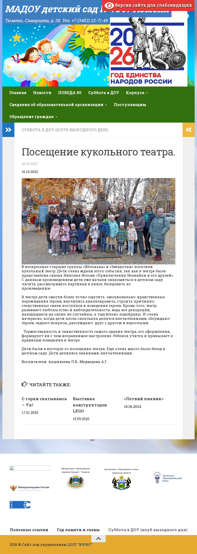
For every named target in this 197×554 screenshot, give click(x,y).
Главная (17, 92)
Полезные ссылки (29, 529)
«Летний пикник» (143, 398)
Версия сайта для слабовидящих (153, 5)
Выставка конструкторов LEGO (90, 405)
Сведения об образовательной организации (56, 104)
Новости (42, 92)
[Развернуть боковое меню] (8, 130)
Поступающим (130, 104)
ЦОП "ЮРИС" (80, 544)
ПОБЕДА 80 (69, 92)
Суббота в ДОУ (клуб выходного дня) (65, 129)
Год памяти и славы (78, 529)
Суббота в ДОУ (103, 92)
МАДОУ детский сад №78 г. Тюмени (87, 9)
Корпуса (135, 92)
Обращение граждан (31, 116)
